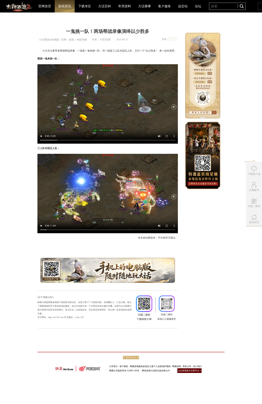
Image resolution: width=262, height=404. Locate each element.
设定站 (183, 6)
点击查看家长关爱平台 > (189, 370)
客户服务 (164, 6)
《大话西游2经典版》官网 (51, 39)
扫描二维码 (254, 207)
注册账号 (254, 190)
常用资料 (124, 6)
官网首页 (44, 6)
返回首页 (254, 222)
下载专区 (84, 6)
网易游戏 (176, 366)
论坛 (198, 6)
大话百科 (104, 6)
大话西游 (18, 7)
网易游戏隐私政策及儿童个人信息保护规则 (150, 366)
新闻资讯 (64, 6)
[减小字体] (170, 39)
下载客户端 (254, 174)
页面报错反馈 (131, 357)
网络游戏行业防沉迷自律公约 (156, 370)
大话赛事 (144, 6)
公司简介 (113, 366)
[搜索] (241, 6)
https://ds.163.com (56, 317)
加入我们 (197, 366)
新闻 (71, 39)
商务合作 (187, 366)
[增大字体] (174, 39)
